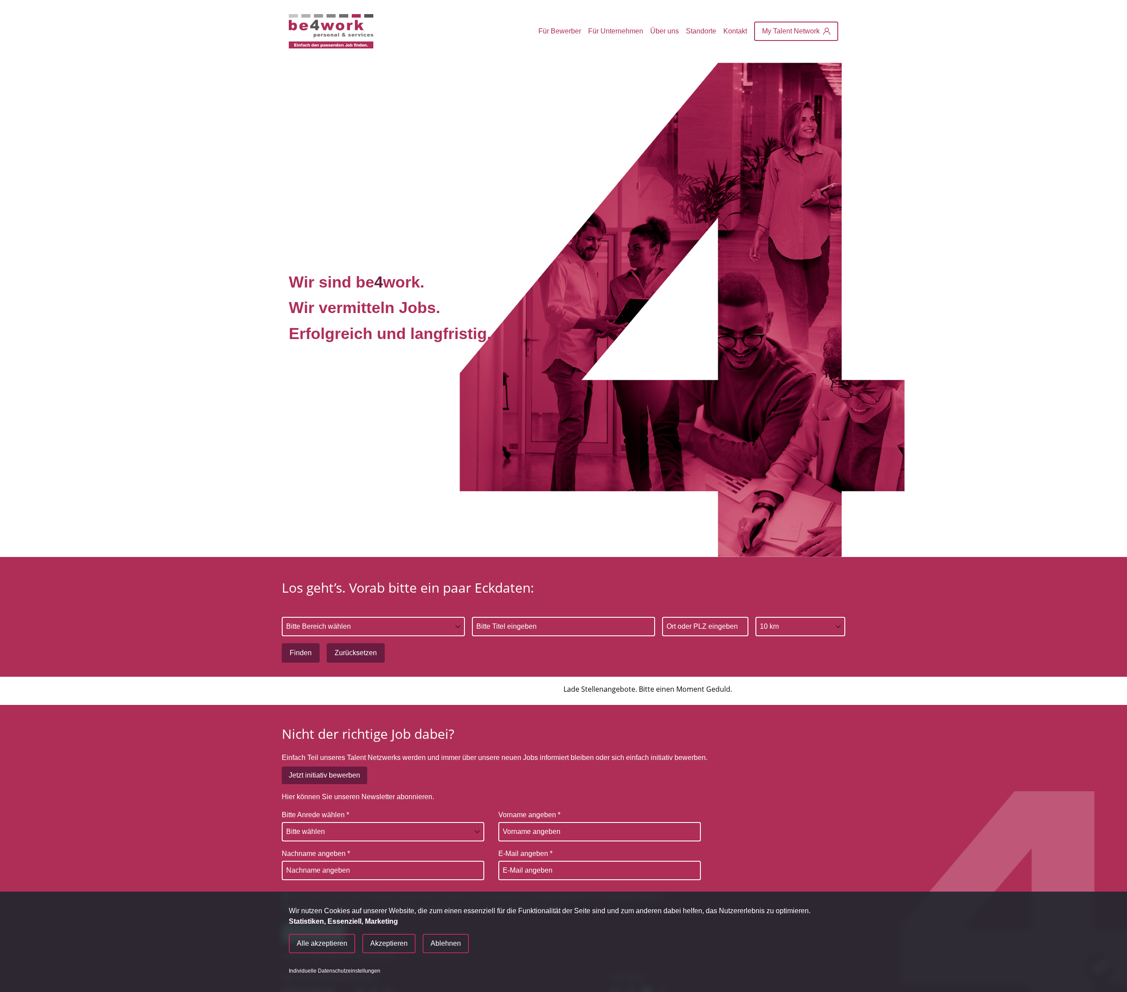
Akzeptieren (389, 943)
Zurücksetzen (356, 652)
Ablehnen (446, 943)
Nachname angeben (316, 853)
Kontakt (735, 31)
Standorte (701, 31)
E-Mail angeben (525, 853)
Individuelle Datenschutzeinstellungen (334, 971)
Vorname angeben (529, 815)
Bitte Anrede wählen (315, 815)
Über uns (664, 31)
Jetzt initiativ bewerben (324, 775)
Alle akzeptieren (322, 943)
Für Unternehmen (615, 31)
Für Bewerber (559, 31)
